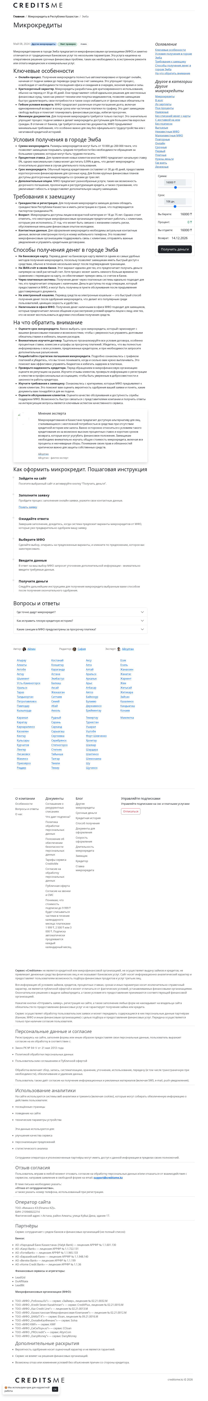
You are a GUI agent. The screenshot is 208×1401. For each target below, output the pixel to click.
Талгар (55, 758)
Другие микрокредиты (85, 805)
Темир (55, 768)
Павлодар (23, 706)
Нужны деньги (164, 159)
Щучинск (92, 768)
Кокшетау (57, 665)
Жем (123, 683)
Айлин (31, 649)
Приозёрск (24, 763)
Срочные (161, 147)
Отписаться (130, 811)
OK (55, 1389)
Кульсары (23, 740)
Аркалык (91, 678)
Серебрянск (58, 740)
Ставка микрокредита (85, 868)
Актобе (21, 669)
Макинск (22, 758)
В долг (159, 100)
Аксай (55, 687)
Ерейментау (93, 710)
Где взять (161, 163)
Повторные (162, 139)
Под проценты (164, 108)
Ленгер (21, 749)
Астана (55, 674)
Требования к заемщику (170, 61)
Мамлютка (127, 717)
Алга (89, 665)
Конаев (125, 710)
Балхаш (56, 683)
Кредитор (82, 861)
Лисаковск (23, 754)
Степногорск (59, 745)
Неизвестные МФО (167, 131)
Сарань (56, 722)
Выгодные (161, 127)
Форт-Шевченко (96, 736)
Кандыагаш (127, 706)
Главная (18, 16)
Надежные (162, 112)
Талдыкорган (25, 697)
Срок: (161, 195)
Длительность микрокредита (85, 848)
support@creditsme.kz (108, 1177)
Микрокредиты (165, 96)
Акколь (55, 710)
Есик (123, 660)
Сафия (82, 649)
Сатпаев (56, 697)
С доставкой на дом (167, 120)
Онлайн (160, 143)
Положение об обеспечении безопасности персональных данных (55, 846)
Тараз (20, 692)
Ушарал (91, 727)
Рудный (56, 717)
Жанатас (125, 674)
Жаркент (125, 678)
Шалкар (91, 745)
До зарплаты (163, 104)
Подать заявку (28, 507)
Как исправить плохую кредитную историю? (45, 621)
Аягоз (89, 692)
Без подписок (163, 124)
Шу (88, 763)
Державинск (94, 706)
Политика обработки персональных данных (55, 827)
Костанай (57, 660)
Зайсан (124, 697)
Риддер (21, 768)
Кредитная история (88, 818)
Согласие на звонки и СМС (58, 893)
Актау (20, 674)
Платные (160, 155)
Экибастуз (57, 678)
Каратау (22, 722)
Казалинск (127, 701)
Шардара (92, 749)
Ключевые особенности (170, 50)
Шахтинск (92, 754)
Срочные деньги (86, 813)
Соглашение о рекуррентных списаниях (55, 807)
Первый (160, 151)
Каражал (22, 717)
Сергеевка (57, 736)
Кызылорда (24, 710)
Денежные (162, 167)
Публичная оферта (58, 886)
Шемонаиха (93, 758)
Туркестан (92, 722)
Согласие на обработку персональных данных (55, 874)
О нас (18, 814)
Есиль (124, 665)
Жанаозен (126, 669)
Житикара (126, 692)
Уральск (22, 687)
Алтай (89, 669)
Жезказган (58, 692)
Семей (55, 701)
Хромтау (91, 740)
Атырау (21, 660)
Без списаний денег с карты (172, 116)
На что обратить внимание (172, 73)
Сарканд (56, 727)
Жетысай (126, 687)
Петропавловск (27, 701)
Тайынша (57, 754)
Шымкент (23, 678)
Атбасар (91, 687)
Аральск (91, 674)
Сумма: (162, 176)
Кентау (21, 736)
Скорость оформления (84, 839)
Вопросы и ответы (27, 809)
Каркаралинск (26, 727)
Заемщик (81, 856)
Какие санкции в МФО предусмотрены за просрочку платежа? (56, 629)
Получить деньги (175, 249)
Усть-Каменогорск (28, 683)
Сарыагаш (57, 731)
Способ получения (88, 823)
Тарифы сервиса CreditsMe (56, 861)
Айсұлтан (128, 649)
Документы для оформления (85, 830)
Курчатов (23, 745)
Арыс (89, 683)
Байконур (92, 697)
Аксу (88, 660)
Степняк (56, 749)
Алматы (22, 665)
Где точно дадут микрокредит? (36, 612)
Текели (55, 763)
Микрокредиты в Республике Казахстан (53, 16)
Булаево (91, 701)
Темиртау (92, 717)
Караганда (58, 669)
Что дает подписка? (58, 817)
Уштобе (91, 731)
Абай (54, 706)
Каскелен (23, 731)
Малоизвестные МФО (169, 135)
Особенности (23, 804)
